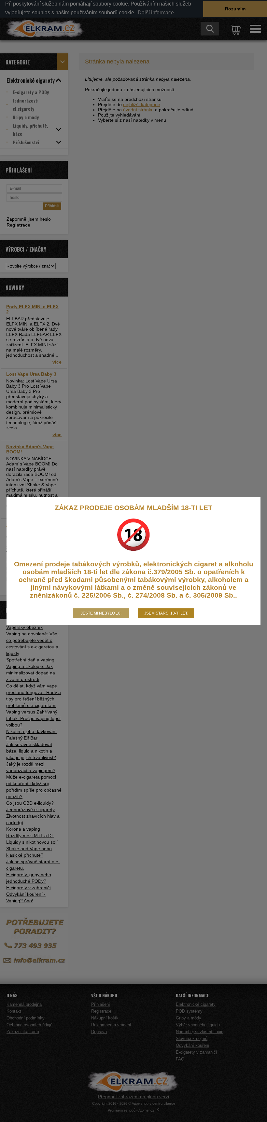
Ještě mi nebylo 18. (101, 613)
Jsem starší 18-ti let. (166, 613)
